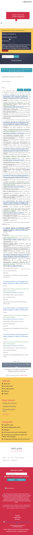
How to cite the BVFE (17, 30)
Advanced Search (16, 60)
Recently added (8, 386)
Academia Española (9, 406)
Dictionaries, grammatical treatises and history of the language (14, 435)
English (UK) (28, 1)
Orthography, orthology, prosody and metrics (17, 439)
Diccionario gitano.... (9, 409)
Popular (6, 393)
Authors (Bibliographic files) (12, 427)
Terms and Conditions (22, 476)
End (16, 367)
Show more (6, 414)
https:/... (5, 411)
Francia (5, 100)
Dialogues (7, 430)
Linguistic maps (8, 425)
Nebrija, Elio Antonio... (10, 403)
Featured (6, 391)
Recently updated (9, 388)
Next (27, 364)
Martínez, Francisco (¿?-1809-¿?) (15, 107)
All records (7, 383)
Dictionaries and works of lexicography (15, 432)
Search (16, 56)
